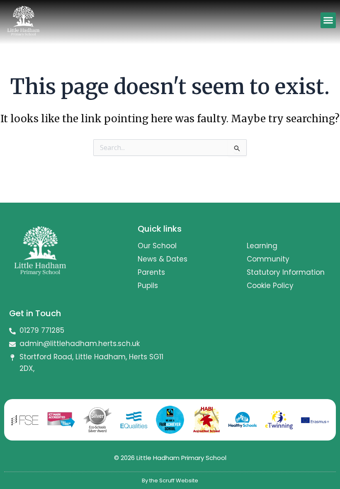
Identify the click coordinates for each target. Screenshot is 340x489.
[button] (328, 20)
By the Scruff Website (170, 480)
